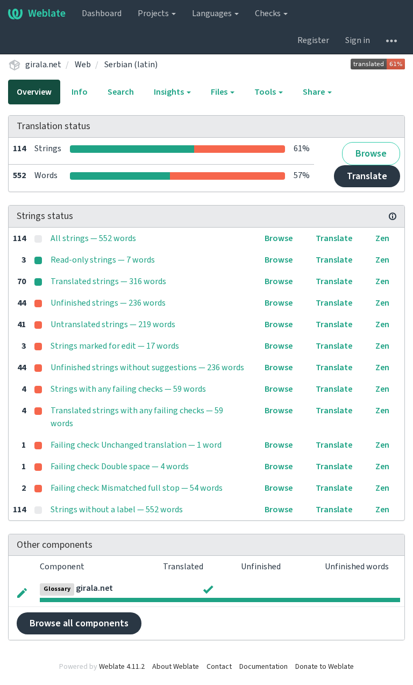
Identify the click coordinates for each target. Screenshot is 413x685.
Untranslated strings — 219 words (113, 324)
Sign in (357, 40)
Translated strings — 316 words (108, 281)
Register (313, 40)
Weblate (47, 13)
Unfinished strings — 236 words (108, 303)
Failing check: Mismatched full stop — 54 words (137, 488)
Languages (212, 13)
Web (83, 64)
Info (80, 92)
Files (220, 92)
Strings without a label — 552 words (117, 509)
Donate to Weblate (324, 666)
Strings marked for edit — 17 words (115, 346)
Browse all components (79, 623)
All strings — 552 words (93, 238)
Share (314, 92)
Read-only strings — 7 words (103, 260)
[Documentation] (392, 216)
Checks (268, 13)
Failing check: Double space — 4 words (120, 466)
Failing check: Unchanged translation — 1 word (136, 445)
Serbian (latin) (131, 64)
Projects (154, 13)
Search (121, 92)
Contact (219, 666)
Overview (34, 92)
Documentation (263, 666)
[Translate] (22, 592)
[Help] (391, 40)
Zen (382, 238)
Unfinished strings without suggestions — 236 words (147, 367)
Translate (367, 176)
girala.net (43, 64)
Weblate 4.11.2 (122, 666)
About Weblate (175, 666)
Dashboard (102, 13)
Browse (371, 153)
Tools (265, 92)
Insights (170, 92)
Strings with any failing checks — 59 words (128, 389)
